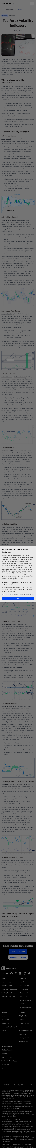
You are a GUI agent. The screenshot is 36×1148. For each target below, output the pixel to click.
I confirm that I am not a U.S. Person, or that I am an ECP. (19, 594)
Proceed (18, 598)
